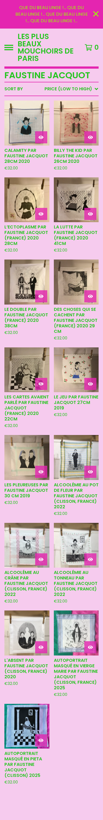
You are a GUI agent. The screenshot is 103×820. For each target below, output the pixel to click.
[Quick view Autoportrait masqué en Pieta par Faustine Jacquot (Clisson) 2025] (41, 740)
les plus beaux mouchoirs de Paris (46, 47)
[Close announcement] (96, 14)
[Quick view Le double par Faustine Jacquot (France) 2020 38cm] (41, 296)
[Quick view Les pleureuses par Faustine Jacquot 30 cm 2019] (41, 472)
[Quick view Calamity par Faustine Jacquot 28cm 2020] (41, 137)
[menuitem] (51, 89)
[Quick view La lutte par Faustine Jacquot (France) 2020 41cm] (90, 214)
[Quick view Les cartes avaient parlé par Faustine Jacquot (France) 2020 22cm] (41, 384)
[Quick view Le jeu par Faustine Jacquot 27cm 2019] (90, 384)
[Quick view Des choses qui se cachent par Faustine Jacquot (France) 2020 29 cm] (90, 296)
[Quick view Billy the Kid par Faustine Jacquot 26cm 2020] (90, 137)
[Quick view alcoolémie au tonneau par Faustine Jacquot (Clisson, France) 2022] (90, 559)
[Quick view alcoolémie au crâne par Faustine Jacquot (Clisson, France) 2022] (41, 559)
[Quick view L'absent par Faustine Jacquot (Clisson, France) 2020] (41, 647)
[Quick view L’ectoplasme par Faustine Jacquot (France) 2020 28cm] (41, 214)
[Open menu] (8, 47)
